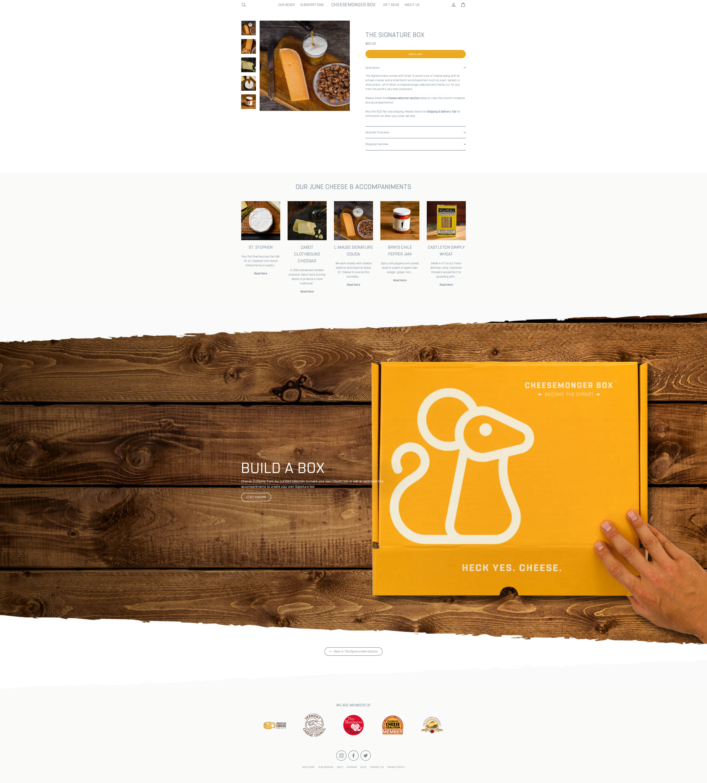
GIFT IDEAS (391, 5)
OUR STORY (308, 767)
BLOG (363, 767)
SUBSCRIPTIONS (312, 5)
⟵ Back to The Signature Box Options (353, 651)
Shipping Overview (376, 144)
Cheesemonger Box (353, 4)
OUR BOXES (286, 5)
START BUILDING (256, 497)
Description (372, 67)
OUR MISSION (325, 767)
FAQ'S (340, 767)
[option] (353, 477)
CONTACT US (377, 767)
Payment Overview (377, 132)
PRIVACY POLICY (396, 767)
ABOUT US (411, 5)
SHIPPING (352, 767)
